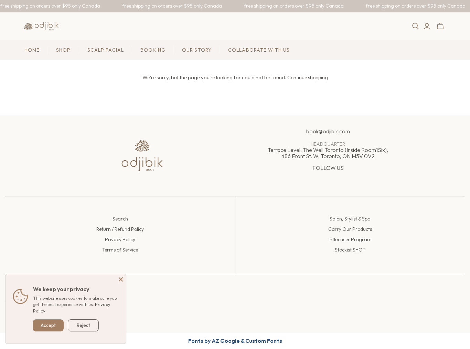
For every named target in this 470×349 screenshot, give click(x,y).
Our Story (197, 50)
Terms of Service (120, 250)
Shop (63, 50)
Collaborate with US (259, 50)
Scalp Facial (105, 50)
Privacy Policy (120, 239)
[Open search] (415, 26)
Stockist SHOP (350, 250)
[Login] (426, 26)
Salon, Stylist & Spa (350, 219)
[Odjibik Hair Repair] (41, 26)
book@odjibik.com (328, 131)
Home (32, 50)
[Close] (120, 279)
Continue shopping (307, 77)
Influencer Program (350, 239)
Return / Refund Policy (120, 229)
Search (120, 219)
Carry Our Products (350, 229)
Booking (152, 50)
